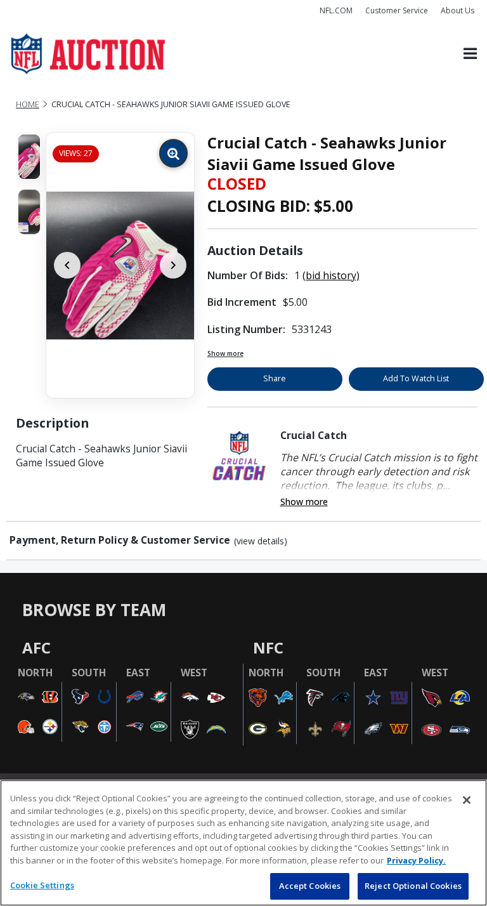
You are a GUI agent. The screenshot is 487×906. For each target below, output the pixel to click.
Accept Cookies (310, 885)
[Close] (467, 800)
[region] (243, 843)
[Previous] (67, 265)
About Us (457, 10)
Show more (225, 353)
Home (27, 104)
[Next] (173, 265)
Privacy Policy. (416, 860)
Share (274, 378)
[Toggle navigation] (470, 54)
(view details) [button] (260, 541)
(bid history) (331, 275)
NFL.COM (336, 10)
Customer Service (396, 10)
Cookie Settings (42, 885)
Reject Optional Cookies (413, 885)
